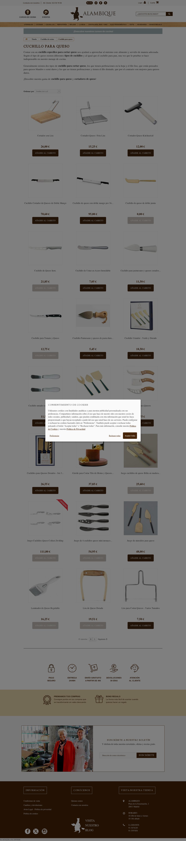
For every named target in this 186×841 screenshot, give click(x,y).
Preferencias (54, 435)
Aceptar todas (130, 435)
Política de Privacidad (76, 428)
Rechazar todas (114, 435)
